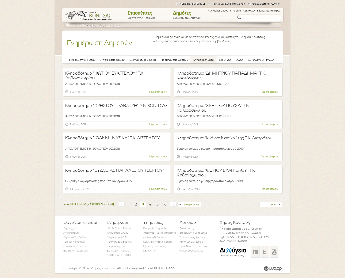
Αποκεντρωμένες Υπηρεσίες (159, 233)
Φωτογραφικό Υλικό (191, 251)
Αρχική (91, 25)
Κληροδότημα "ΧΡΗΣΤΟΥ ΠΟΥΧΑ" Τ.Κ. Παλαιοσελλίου (213, 108)
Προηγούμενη (191, 204)
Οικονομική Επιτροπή (75, 246)
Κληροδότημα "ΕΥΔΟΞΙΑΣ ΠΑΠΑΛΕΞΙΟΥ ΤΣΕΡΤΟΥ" (114, 171)
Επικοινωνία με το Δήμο (193, 233)
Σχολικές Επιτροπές (154, 246)
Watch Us (274, 251)
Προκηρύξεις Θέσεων (174, 60)
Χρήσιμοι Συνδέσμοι (192, 3)
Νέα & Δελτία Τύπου (82, 60)
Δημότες (186, 15)
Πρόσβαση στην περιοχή (194, 246)
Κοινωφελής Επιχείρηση (157, 242)
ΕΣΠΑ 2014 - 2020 (231, 60)
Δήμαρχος (69, 228)
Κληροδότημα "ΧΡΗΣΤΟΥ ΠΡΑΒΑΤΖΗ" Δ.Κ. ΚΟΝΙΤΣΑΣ (116, 106)
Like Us (255, 251)
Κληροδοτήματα (109, 25)
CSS (172, 268)
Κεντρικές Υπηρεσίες (155, 228)
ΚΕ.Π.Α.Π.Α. (149, 251)
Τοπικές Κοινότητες (74, 242)
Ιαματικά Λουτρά (269, 11)
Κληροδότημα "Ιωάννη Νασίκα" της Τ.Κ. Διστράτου (224, 138)
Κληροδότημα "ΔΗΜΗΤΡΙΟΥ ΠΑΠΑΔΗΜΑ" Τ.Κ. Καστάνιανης (221, 76)
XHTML (159, 268)
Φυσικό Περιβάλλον (244, 11)
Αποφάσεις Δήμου (112, 60)
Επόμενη (273, 204)
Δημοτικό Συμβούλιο (75, 237)
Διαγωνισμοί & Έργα (143, 60)
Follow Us (265, 251)
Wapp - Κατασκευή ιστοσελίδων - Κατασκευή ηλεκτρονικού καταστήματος (273, 268)
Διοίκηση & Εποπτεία (155, 237)
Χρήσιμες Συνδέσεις (191, 242)
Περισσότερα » (158, 92)
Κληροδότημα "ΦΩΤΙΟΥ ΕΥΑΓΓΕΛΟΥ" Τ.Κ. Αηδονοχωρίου (104, 76)
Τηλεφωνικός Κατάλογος (228, 3)
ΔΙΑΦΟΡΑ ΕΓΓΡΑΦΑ (261, 60)
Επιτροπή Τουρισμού (75, 251)
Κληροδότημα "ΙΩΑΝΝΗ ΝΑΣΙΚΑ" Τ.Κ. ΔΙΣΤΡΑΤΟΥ (112, 138)
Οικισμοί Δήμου (219, 11)
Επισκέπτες (141, 15)
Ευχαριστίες (187, 228)
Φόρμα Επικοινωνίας (265, 3)
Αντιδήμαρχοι (71, 233)
